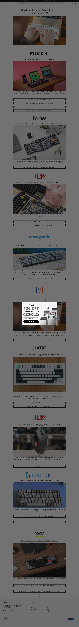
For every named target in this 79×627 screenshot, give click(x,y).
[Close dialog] (56, 303)
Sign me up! (31, 321)
